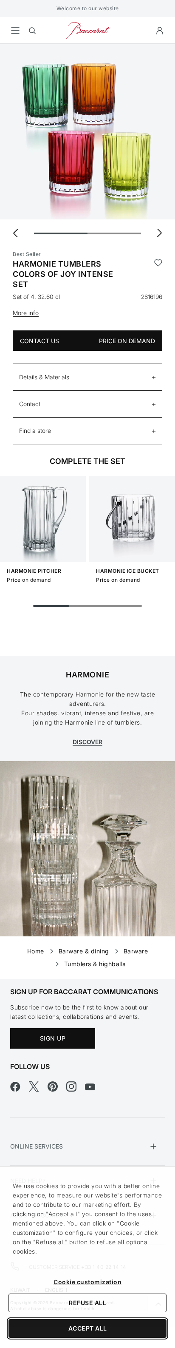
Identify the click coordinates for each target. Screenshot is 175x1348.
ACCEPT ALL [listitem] (87, 1328)
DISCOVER (87, 741)
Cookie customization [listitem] (87, 1281)
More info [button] (26, 312)
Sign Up (53, 1038)
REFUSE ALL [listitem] (87, 1302)
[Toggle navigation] (15, 31)
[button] (160, 31)
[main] (87, 498)
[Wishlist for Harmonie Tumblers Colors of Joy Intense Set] (158, 274)
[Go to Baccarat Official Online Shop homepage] (87, 30)
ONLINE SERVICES (36, 1146)
